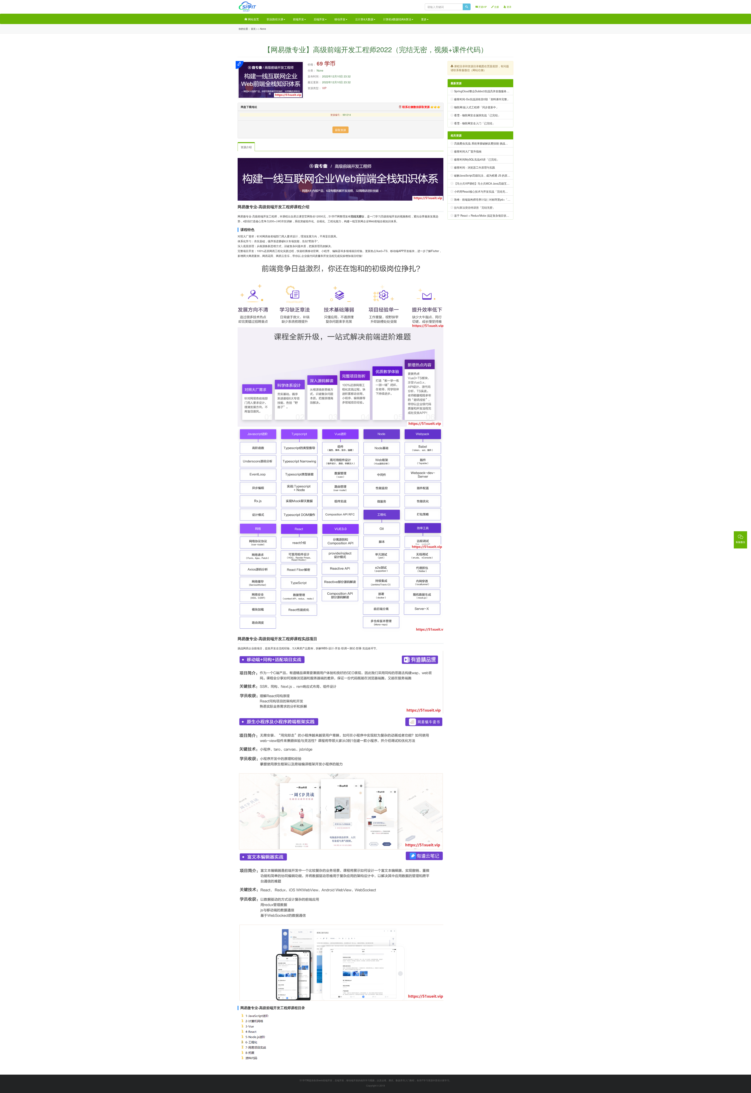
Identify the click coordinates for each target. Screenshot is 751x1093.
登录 (508, 6)
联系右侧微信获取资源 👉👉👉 (421, 107)
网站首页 (253, 19)
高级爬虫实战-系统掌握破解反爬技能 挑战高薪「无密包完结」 (492, 143)
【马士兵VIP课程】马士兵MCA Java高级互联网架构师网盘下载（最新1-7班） (501, 183)
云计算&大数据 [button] (364, 19)
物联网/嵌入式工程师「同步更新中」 (476, 107)
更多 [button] (424, 19)
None (263, 28)
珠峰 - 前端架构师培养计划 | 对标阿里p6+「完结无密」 (487, 199)
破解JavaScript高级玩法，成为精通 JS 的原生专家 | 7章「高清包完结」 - (498, 175)
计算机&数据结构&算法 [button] (397, 19)
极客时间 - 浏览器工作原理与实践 (474, 167)
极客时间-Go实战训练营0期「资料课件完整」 (482, 99)
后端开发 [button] (319, 19)
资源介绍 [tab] (246, 147)
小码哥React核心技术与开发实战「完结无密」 (482, 191)
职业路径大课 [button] (275, 19)
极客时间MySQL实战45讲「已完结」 (476, 159)
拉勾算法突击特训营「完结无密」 (474, 207)
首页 (253, 28)
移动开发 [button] (339, 19)
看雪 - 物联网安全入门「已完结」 (474, 123)
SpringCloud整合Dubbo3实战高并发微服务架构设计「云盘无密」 (494, 91)
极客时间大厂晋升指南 (468, 151)
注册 (496, 6)
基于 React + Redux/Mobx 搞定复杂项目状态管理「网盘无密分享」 (495, 215)
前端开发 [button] (298, 19)
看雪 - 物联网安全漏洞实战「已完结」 (477, 115)
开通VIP (482, 6)
